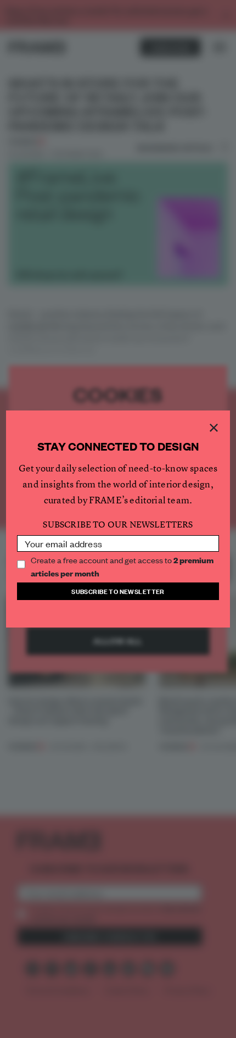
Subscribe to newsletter (118, 591)
